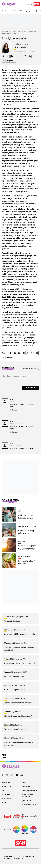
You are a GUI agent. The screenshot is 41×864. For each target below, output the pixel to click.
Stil (21, 11)
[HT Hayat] (20, 766)
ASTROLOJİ (6, 786)
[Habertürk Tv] (16, 816)
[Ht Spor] (24, 816)
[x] (7, 775)
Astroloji (13, 11)
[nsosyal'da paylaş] (12, 56)
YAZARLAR (6, 782)
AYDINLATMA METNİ (29, 804)
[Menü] (31, 4)
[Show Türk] (24, 829)
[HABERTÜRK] (36, 4)
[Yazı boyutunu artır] (3, 60)
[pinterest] (21, 775)
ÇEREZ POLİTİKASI (28, 800)
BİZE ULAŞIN (26, 786)
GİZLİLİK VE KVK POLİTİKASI (27, 795)
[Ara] (28, 4)
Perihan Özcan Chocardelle (27, 31)
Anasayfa (5, 31)
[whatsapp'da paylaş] (21, 56)
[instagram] (12, 775)
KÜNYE (24, 782)
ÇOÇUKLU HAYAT (9, 798)
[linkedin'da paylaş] (16, 56)
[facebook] (2, 775)
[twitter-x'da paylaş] (8, 56)
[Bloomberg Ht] (33, 816)
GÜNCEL (5, 802)
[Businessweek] (7, 829)
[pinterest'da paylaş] (29, 56)
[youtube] (17, 775)
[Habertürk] (7, 816)
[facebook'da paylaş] (3, 56)
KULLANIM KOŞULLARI (30, 790)
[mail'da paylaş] (25, 56)
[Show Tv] (16, 829)
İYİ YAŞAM (6, 794)
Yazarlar (4, 11)
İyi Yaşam (29, 11)
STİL (3, 790)
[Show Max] (33, 829)
